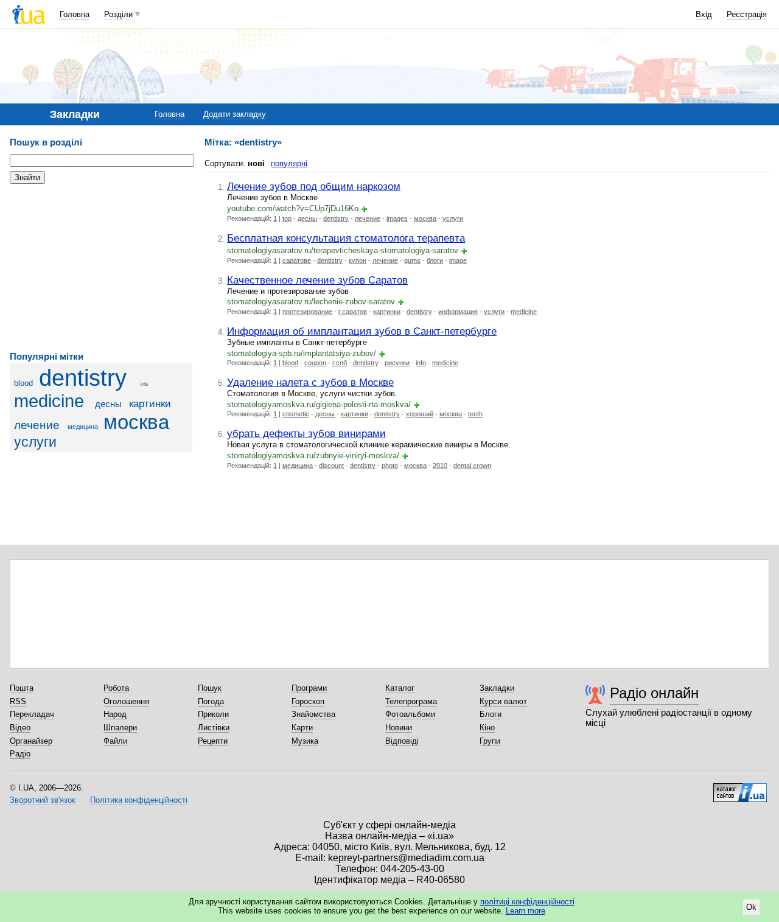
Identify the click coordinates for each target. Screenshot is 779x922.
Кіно (487, 727)
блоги (435, 260)
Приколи (213, 714)
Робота (116, 688)
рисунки (397, 362)
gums (412, 260)
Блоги (490, 714)
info (144, 384)
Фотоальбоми (410, 714)
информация (458, 311)
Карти (302, 727)
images (397, 218)
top (287, 218)
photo (390, 465)
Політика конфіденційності (138, 800)
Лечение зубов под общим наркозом (313, 186)
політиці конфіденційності (527, 901)
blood (23, 383)
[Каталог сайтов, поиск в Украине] (740, 788)
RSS (18, 701)
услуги (35, 442)
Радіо (20, 753)
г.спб (339, 362)
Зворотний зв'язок (42, 800)
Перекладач (32, 714)
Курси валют (503, 701)
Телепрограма (411, 701)
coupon (315, 362)
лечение (37, 425)
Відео (20, 727)
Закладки (497, 688)
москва (136, 422)
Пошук (210, 688)
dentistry (83, 378)
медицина (83, 426)
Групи (490, 741)
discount (331, 465)
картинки (150, 404)
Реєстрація (747, 14)
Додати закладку (234, 114)
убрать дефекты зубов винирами (306, 433)
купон (357, 260)
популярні (289, 163)
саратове (296, 260)
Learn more (525, 910)
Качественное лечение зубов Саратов (317, 280)
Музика (305, 741)
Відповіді (402, 741)
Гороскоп (308, 701)
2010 (440, 465)
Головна (74, 14)
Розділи (118, 14)
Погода (211, 701)
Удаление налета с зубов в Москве (310, 382)
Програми (309, 688)
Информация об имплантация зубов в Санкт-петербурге (362, 331)
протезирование (307, 311)
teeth (475, 413)
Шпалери (120, 727)
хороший (419, 413)
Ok (751, 907)
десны (108, 404)
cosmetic (295, 413)
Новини (398, 727)
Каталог (399, 688)
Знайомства (313, 714)
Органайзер (31, 741)
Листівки (213, 727)
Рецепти (213, 741)
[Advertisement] (101, 268)
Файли (115, 741)
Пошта (21, 688)
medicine (49, 401)
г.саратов (352, 311)
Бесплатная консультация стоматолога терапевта (346, 238)
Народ (115, 714)
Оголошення (126, 701)
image (458, 260)
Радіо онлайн (654, 693)
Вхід (704, 14)
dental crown (472, 465)
